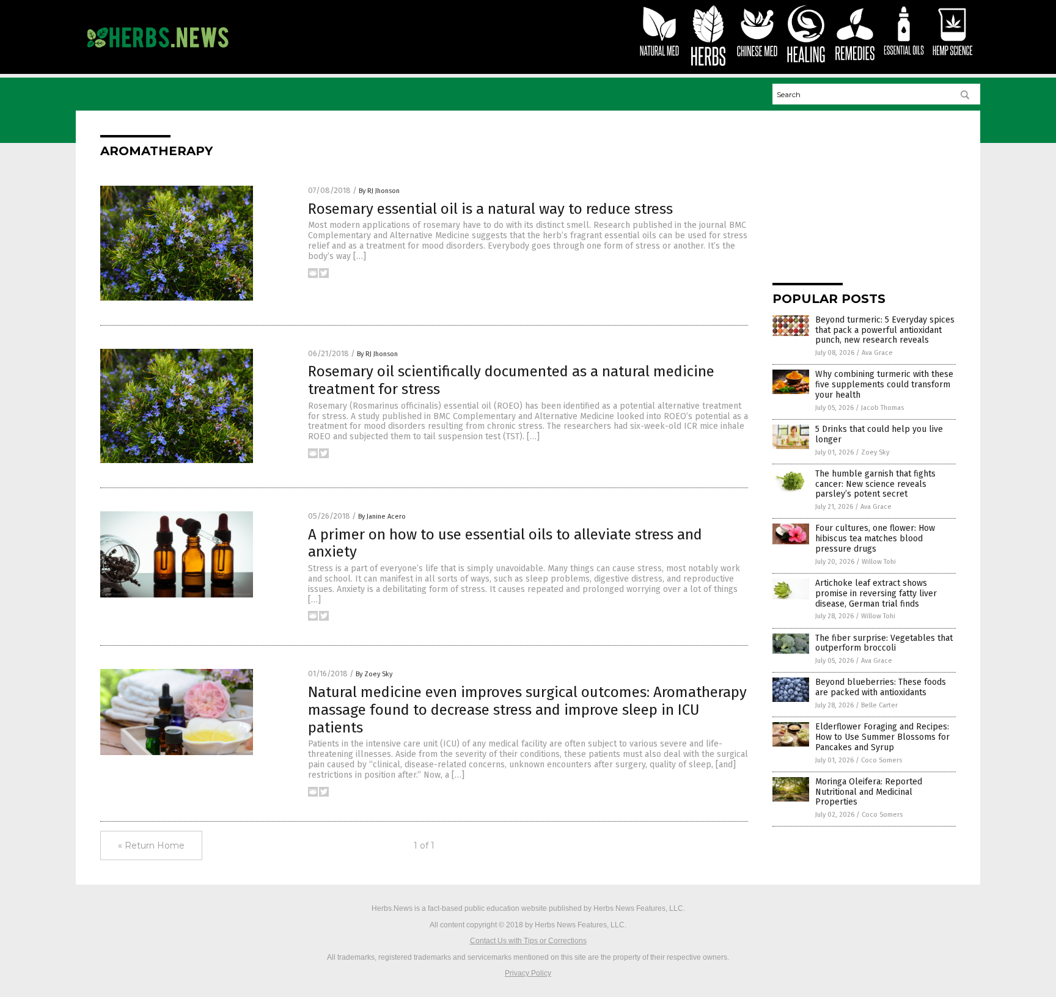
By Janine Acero (382, 516)
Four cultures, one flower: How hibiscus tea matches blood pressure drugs (875, 538)
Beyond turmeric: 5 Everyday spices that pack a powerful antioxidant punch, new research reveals (885, 330)
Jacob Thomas (882, 408)
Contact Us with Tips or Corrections (528, 941)
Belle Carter (879, 705)
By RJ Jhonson (379, 191)
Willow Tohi (879, 562)
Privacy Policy (528, 973)
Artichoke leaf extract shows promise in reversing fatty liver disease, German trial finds (876, 593)
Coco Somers (881, 760)
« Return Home (151, 845)
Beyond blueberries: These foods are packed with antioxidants (880, 687)
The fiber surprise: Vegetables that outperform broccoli (884, 643)
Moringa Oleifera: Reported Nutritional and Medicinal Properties (868, 792)
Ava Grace (877, 353)
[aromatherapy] (157, 53)
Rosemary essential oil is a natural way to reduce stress (490, 208)
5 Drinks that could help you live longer (879, 434)
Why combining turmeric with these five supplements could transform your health (884, 384)
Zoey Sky (875, 452)
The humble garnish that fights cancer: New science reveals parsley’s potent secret (875, 484)
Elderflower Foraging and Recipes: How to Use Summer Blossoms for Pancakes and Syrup (882, 737)
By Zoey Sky (374, 674)
